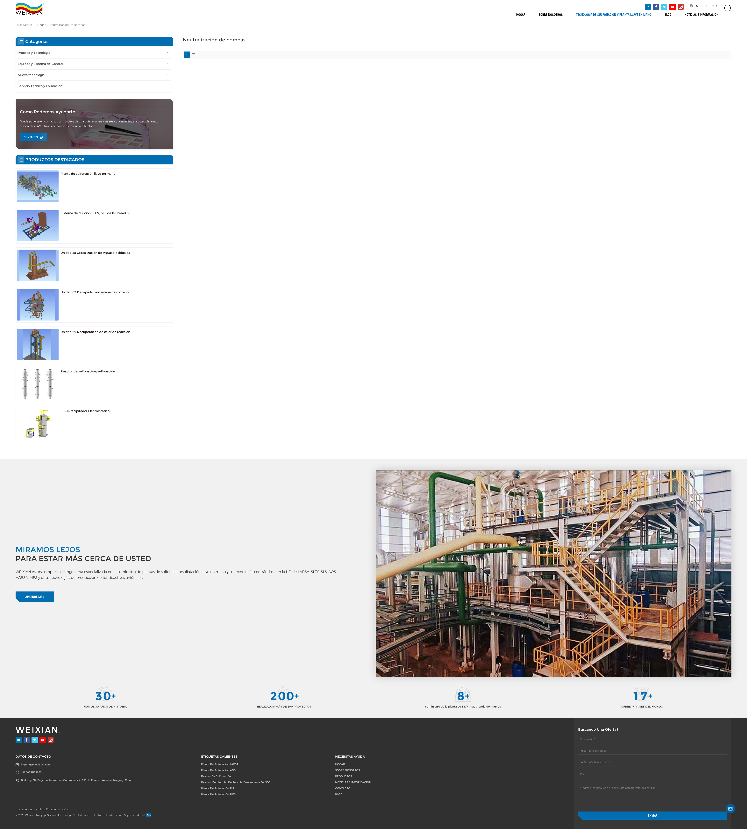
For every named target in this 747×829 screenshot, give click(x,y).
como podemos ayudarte (47, 111)
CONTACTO (711, 5)
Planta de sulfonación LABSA (219, 764)
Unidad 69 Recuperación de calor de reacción (95, 332)
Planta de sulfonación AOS (218, 770)
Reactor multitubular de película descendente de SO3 (235, 782)
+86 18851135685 (31, 772)
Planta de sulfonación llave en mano (87, 174)
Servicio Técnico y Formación (40, 86)
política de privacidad (56, 809)
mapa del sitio (25, 809)
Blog (668, 15)
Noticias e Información (701, 15)
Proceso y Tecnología (34, 53)
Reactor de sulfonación (216, 776)
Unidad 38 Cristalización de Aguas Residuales (95, 253)
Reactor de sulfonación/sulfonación (87, 371)
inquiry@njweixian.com (36, 764)
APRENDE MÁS (34, 597)
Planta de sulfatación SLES (218, 794)
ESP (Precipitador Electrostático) (85, 411)
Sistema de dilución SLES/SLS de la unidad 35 (95, 213)
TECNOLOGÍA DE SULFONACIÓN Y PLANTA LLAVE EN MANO (613, 15)
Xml (38, 809)
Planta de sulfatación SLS (217, 788)
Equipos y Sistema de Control (40, 64)
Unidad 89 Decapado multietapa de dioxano (94, 292)
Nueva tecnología (31, 75)
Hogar (520, 15)
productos (343, 776)
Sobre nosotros (551, 15)
